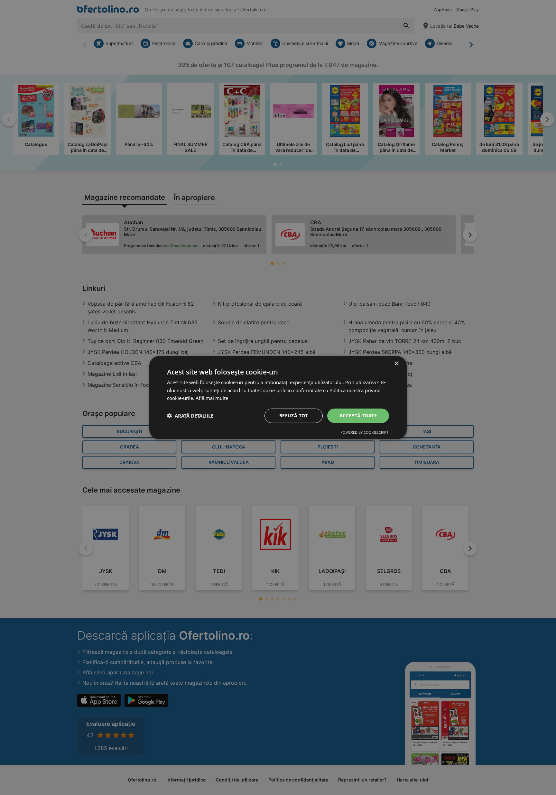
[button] (190, 415)
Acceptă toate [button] (358, 415)
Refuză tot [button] (293, 415)
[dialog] (278, 397)
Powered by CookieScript (364, 432)
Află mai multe (212, 398)
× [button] (396, 363)
